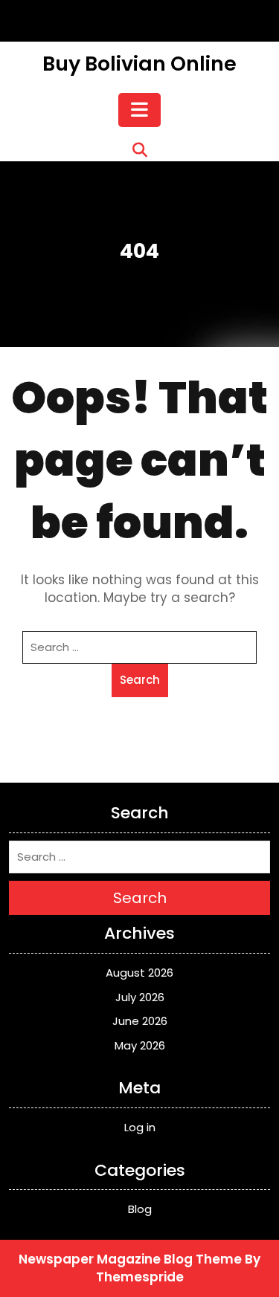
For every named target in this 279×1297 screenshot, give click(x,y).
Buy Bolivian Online (139, 63)
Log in (139, 1127)
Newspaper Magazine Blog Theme (130, 1259)
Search (140, 680)
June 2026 (139, 1021)
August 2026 (139, 972)
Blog (140, 1209)
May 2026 (140, 1045)
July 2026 (139, 997)
